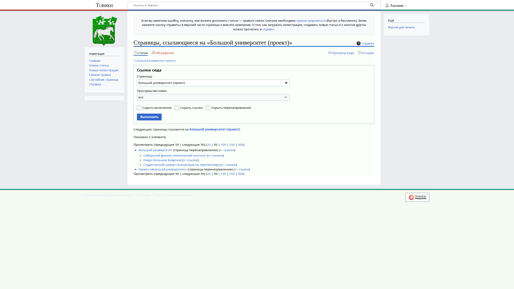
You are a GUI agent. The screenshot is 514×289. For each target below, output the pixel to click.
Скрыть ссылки (191, 108)
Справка (368, 43)
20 (209, 144)
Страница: (145, 76)
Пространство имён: (152, 91)
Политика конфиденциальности (109, 195)
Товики (104, 5)
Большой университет (155, 150)
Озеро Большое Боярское (162, 160)
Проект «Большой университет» (163, 169)
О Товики (143, 195)
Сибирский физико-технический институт (174, 155)
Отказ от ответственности (172, 195)
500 (240, 144)
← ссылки (227, 150)
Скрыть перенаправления (231, 108)
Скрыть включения (157, 108)
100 (223, 144)
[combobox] (213, 82)
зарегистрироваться (311, 20)
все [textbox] (140, 97)
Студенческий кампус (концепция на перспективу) (181, 165)
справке (268, 29)
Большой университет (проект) (156, 60)
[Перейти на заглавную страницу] (104, 28)
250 (232, 144)
